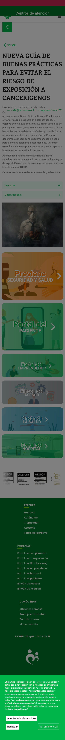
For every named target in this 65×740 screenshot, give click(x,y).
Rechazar (12, 726)
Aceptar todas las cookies (21, 718)
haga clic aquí (21, 709)
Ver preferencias (48, 726)
